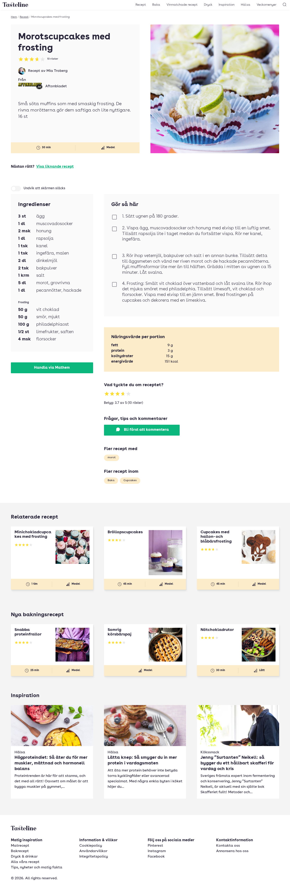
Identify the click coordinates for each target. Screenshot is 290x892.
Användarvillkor (93, 851)
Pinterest (155, 846)
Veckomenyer (266, 4)
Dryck (208, 4)
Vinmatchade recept (182, 4)
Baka (156, 4)
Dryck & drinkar (24, 856)
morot (112, 457)
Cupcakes (130, 480)
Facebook (156, 856)
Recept (140, 4)
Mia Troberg (57, 71)
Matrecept (20, 846)
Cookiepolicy (90, 846)
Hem (14, 17)
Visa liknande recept (55, 167)
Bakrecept (20, 851)
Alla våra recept (25, 862)
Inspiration (226, 4)
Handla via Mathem (52, 368)
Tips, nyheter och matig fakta (36, 867)
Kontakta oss (228, 846)
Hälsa (245, 4)
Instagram (157, 851)
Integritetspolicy (93, 856)
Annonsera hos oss (232, 851)
